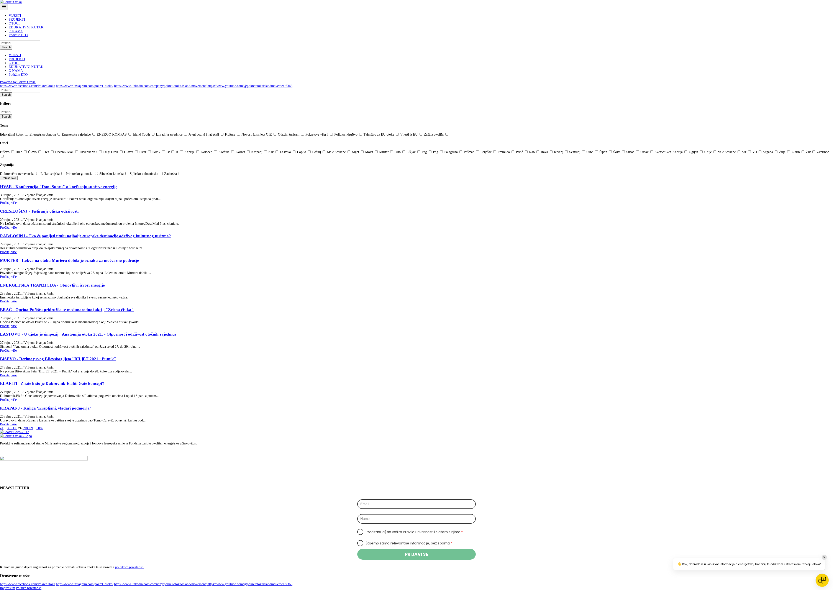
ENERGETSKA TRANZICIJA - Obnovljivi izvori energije (52, 285)
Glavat (129, 152)
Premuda (504, 152)
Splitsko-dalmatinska (144, 173)
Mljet (356, 152)
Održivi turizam (289, 134)
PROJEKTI (17, 19)
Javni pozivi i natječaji (204, 134)
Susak (644, 152)
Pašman (469, 152)
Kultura (230, 134)
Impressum (7, 588)
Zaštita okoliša (434, 134)
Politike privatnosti (28, 588)
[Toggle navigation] (4, 7)
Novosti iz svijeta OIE (257, 134)
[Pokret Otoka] (11, 2)
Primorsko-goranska (80, 173)
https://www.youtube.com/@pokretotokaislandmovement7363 (249, 86)
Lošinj (317, 152)
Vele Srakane (727, 152)
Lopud (302, 152)
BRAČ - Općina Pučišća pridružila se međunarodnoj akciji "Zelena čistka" (67, 309)
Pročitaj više (8, 203)
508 (39, 428)
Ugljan (694, 152)
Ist (168, 152)
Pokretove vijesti (317, 134)
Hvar (143, 152)
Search (6, 47)
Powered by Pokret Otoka (18, 82)
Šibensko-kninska (112, 173)
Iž (177, 152)
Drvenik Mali (64, 152)
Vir (744, 152)
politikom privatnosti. (129, 567)
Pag (425, 152)
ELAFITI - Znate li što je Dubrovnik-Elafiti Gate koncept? (52, 383)
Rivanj (559, 152)
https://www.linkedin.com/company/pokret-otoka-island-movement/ (160, 86)
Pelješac (486, 152)
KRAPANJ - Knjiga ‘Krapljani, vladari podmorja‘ (45, 408)
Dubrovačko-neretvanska (17, 173)
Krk (271, 152)
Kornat (241, 152)
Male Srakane (337, 152)
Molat (369, 152)
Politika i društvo (346, 134)
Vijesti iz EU (409, 134)
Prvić (520, 152)
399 (30, 428)
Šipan (603, 152)
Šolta (617, 152)
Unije (708, 152)
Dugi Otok (111, 152)
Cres (46, 152)
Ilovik (156, 152)
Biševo (5, 152)
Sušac (630, 152)
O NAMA (16, 31)
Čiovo (33, 152)
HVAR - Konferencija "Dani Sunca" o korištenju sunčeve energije (58, 186)
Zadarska (171, 173)
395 (9, 428)
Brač (19, 152)
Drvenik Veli (89, 152)
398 (25, 428)
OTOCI (14, 23)
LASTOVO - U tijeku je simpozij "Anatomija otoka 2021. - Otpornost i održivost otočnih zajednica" (89, 334)
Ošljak (411, 152)
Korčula (224, 152)
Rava (545, 152)
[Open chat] (822, 580)
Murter (384, 152)
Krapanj (257, 152)
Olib (398, 152)
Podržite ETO (18, 35)
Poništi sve (9, 178)
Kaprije (189, 152)
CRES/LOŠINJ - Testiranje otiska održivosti (39, 211)
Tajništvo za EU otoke (379, 134)
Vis (755, 152)
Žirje (782, 152)
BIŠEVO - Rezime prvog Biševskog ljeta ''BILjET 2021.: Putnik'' (58, 359)
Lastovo (286, 152)
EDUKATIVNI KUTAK (26, 27)
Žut (809, 152)
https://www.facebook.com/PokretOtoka (27, 86)
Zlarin (796, 152)
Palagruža (451, 152)
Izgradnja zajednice (169, 134)
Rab (532, 152)
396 (14, 428)
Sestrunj (575, 152)
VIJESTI (15, 15)
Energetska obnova (43, 134)
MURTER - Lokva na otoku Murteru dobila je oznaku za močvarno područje (69, 260)
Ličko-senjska (51, 173)
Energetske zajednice (77, 134)
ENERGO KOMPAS (112, 134)
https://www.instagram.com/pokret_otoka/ (84, 86)
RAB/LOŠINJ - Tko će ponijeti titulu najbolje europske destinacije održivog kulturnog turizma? (85, 236)
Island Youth (142, 134)
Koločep (207, 152)
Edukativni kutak (12, 134)
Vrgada (768, 152)
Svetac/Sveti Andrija (669, 152)
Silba (590, 152)
